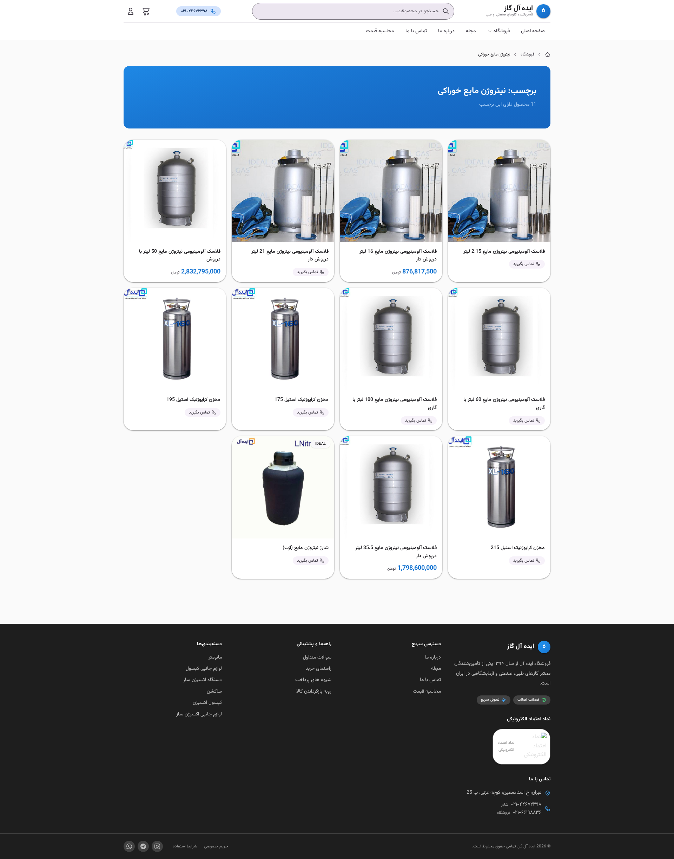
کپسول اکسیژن (207, 703)
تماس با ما (416, 31)
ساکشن (214, 691)
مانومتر (215, 657)
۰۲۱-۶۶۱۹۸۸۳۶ (527, 813)
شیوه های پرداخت (313, 680)
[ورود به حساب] (131, 11)
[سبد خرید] (146, 11)
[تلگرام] (143, 846)
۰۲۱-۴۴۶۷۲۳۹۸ (526, 804)
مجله (471, 31)
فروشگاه (502, 31)
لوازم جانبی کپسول (204, 669)
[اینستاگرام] (157, 846)
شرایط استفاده (185, 846)
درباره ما (446, 31)
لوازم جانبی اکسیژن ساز (199, 714)
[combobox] (353, 11)
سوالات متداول (317, 657)
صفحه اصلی (533, 31)
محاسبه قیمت (380, 31)
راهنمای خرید (318, 669)
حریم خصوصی (216, 846)
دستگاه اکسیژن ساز (202, 680)
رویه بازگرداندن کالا (313, 691)
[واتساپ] (129, 846)
